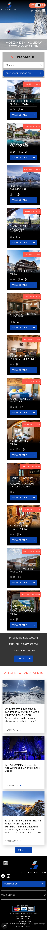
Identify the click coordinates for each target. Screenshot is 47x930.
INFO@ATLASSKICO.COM (23, 638)
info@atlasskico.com (23, 916)
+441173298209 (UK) (23, 919)
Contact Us (11, 884)
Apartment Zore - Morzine (23, 400)
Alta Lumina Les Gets (20, 764)
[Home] (8, 9)
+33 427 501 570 (29, 644)
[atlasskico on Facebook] (3, 876)
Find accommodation (18, 73)
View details (19, 115)
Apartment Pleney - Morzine (22, 358)
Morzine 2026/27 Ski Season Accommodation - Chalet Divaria (22, 482)
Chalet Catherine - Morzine (23, 315)
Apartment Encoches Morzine (18, 228)
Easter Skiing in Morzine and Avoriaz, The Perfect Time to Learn (23, 823)
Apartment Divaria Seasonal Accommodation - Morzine (22, 610)
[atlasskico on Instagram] (8, 876)
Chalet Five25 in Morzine (21, 570)
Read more (11, 730)
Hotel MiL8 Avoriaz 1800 (18, 187)
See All (22, 850)
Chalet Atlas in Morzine (21, 272)
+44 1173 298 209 (25, 650)
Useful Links (8, 895)
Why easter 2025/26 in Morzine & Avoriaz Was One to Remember (22, 712)
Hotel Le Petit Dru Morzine (20, 145)
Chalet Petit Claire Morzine (21, 528)
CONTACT (22, 658)
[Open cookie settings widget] (4, 926)
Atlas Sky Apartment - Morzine (19, 441)
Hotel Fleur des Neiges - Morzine (22, 102)
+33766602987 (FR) (23, 921)
